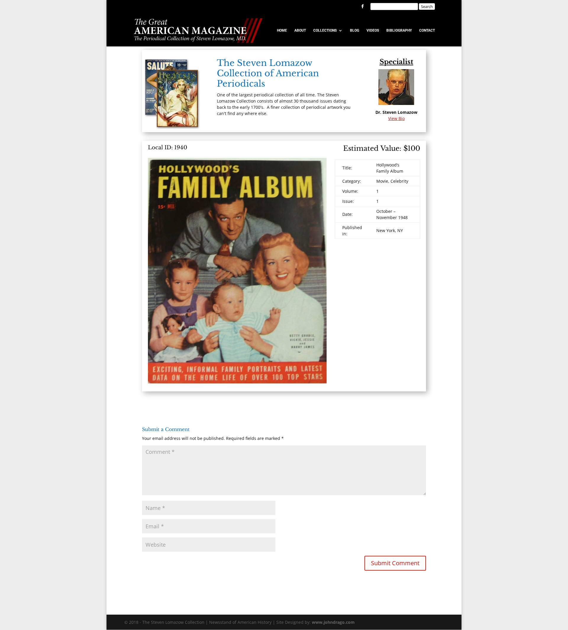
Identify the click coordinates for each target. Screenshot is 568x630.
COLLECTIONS (325, 30)
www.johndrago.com (333, 622)
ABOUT (300, 30)
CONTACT (427, 30)
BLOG (354, 30)
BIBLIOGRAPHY (399, 30)
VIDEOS (373, 30)
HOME (282, 30)
